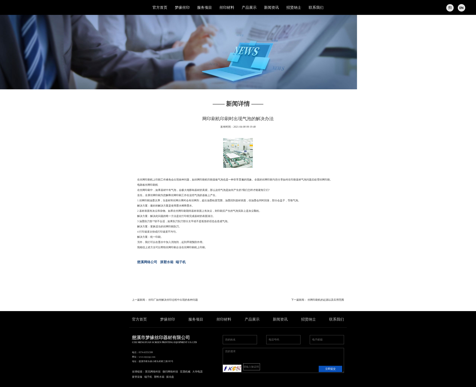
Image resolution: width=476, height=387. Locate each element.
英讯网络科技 (153, 371)
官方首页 (159, 7)
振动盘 (170, 376)
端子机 (181, 262)
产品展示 (249, 7)
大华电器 (197, 371)
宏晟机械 (185, 371)
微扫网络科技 (170, 371)
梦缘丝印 (182, 7)
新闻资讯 (271, 7)
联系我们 (316, 7)
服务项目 (204, 7)
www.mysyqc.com (147, 357)
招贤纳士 (293, 7)
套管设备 (137, 376)
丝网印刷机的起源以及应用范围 (326, 299)
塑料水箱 (159, 376)
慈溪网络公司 (147, 262)
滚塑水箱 (166, 262)
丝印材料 (226, 7)
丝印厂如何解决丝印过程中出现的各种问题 (173, 299)
